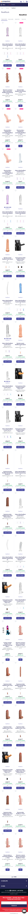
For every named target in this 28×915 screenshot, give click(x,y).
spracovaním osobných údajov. (16, 910)
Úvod (2, 8)
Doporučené (4, 19)
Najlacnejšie (10, 19)
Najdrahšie (17, 19)
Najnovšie (24, 19)
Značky (7, 8)
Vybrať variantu (7, 65)
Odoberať (14, 905)
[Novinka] (20, 31)
